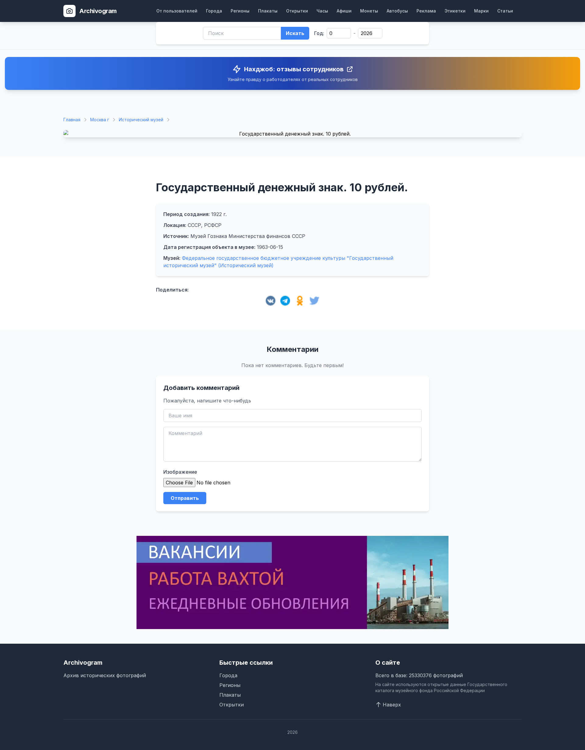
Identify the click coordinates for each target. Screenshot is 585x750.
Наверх (392, 705)
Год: (319, 33)
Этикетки (455, 10)
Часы (322, 10)
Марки (481, 10)
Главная (71, 119)
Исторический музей (141, 119)
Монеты (369, 10)
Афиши (344, 10)
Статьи (505, 10)
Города (214, 10)
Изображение (180, 472)
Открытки (297, 10)
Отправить (185, 498)
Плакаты (268, 10)
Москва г (99, 119)
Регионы (240, 10)
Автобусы (397, 10)
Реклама (426, 10)
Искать (295, 33)
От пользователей (176, 10)
